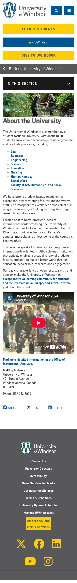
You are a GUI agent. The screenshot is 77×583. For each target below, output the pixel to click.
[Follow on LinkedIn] (56, 546)
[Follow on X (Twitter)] (21, 546)
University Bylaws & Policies (38, 505)
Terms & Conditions (38, 498)
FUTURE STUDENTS (38, 29)
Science (16, 164)
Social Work (19, 181)
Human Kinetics (21, 176)
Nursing (16, 172)
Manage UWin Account (39, 513)
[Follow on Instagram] (48, 564)
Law (13, 151)
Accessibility (38, 476)
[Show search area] (56, 10)
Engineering (19, 160)
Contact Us (38, 461)
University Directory (38, 468)
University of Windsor (41, 69)
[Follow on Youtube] (30, 564)
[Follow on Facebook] (39, 546)
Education (17, 168)
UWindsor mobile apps (38, 491)
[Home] (24, 10)
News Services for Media (38, 483)
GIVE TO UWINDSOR (39, 55)
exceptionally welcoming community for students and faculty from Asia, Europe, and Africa (36, 281)
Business (17, 156)
